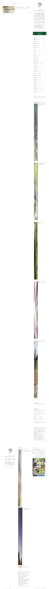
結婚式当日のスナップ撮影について (39, 89)
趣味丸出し (28, 585)
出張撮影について (21, 577)
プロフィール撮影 (39, 51)
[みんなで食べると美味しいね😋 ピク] (43, 473)
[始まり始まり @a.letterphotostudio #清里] (35, 464)
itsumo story (40, 41)
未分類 (40, 79)
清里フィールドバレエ (39, 83)
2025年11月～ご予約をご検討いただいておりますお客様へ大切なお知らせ (40, 422)
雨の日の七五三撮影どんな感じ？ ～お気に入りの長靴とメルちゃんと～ (40, 411)
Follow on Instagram (41, 475)
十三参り (39, 65)
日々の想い (40, 77)
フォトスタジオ (39, 49)
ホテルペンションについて (21, 575)
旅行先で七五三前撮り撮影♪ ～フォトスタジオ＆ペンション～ (40, 419)
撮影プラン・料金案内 (39, 75)
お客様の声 (39, 43)
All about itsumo (39, 39)
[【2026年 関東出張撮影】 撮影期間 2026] (35, 460)
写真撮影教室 (24, 576)
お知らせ (40, 45)
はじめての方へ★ (40, 47)
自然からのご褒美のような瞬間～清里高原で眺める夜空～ (40, 414)
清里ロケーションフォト (21, 584)
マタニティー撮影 (27, 575)
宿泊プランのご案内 (39, 71)
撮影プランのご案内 (39, 73)
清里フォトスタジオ (27, 583)
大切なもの (40, 69)
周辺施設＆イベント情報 (39, 67)
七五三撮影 (20, 576)
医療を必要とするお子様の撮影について (40, 63)
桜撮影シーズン (39, 81)
